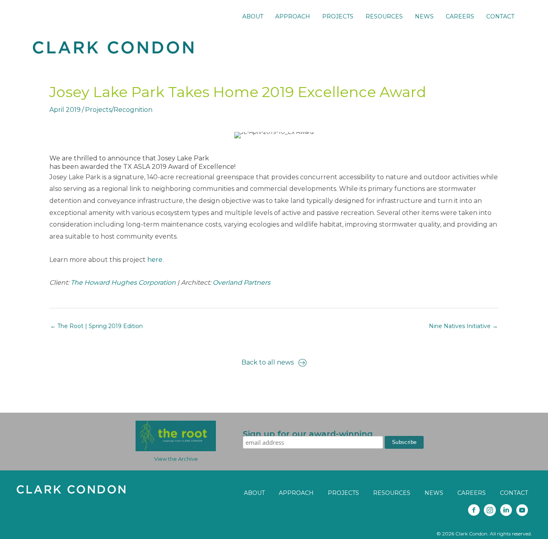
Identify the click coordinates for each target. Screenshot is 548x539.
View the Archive (176, 459)
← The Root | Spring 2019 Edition (96, 326)
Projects (98, 109)
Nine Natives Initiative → (463, 326)
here (154, 259)
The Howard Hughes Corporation (123, 282)
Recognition (133, 109)
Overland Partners (241, 282)
